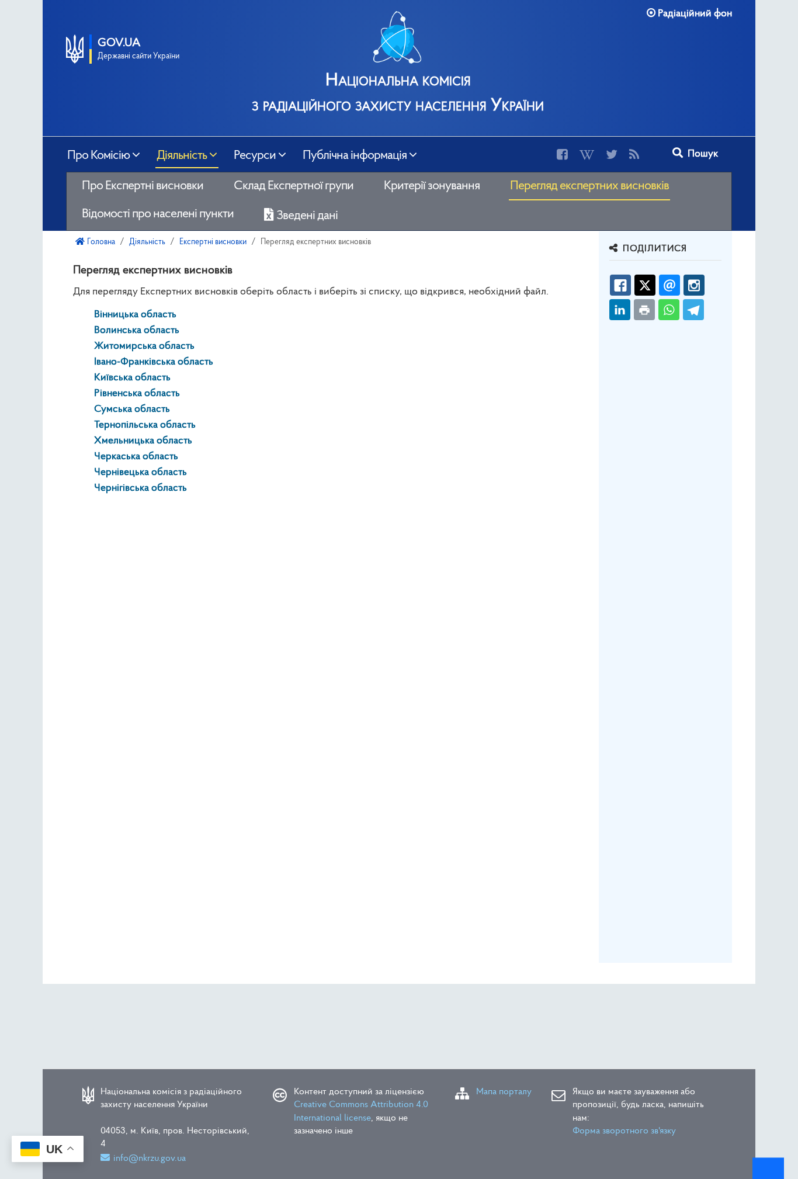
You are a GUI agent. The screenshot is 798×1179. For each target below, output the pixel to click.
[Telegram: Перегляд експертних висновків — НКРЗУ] (693, 309)
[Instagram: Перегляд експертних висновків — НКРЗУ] (694, 285)
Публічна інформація (355, 154)
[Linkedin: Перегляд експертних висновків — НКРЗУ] (619, 309)
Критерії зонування (432, 186)
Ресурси (255, 154)
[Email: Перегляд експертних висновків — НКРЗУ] (669, 285)
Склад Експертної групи (293, 186)
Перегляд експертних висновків (589, 186)
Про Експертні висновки (142, 186)
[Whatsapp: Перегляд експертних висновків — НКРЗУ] (668, 309)
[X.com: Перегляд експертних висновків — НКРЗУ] (644, 285)
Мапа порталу (504, 1092)
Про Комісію (98, 154)
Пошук (701, 154)
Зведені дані (307, 216)
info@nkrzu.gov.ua (149, 1158)
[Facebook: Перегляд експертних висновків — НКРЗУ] (620, 285)
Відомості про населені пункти (158, 214)
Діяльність (182, 154)
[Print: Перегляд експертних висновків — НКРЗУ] (644, 309)
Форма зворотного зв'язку (624, 1131)
